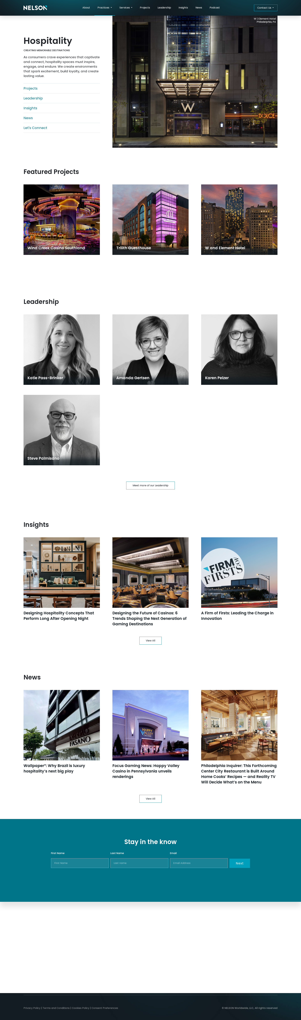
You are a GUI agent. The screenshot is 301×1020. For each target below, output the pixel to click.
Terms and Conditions (56, 1008)
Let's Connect (35, 127)
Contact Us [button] (264, 8)
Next (240, 863)
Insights (183, 7)
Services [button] (124, 7)
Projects (145, 7)
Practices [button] (104, 7)
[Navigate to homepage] (35, 8)
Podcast (215, 7)
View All (150, 640)
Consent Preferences (105, 1008)
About (86, 7)
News (198, 7)
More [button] (150, 275)
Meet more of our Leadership (150, 485)
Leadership (164, 7)
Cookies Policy (80, 1008)
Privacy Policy (32, 1008)
